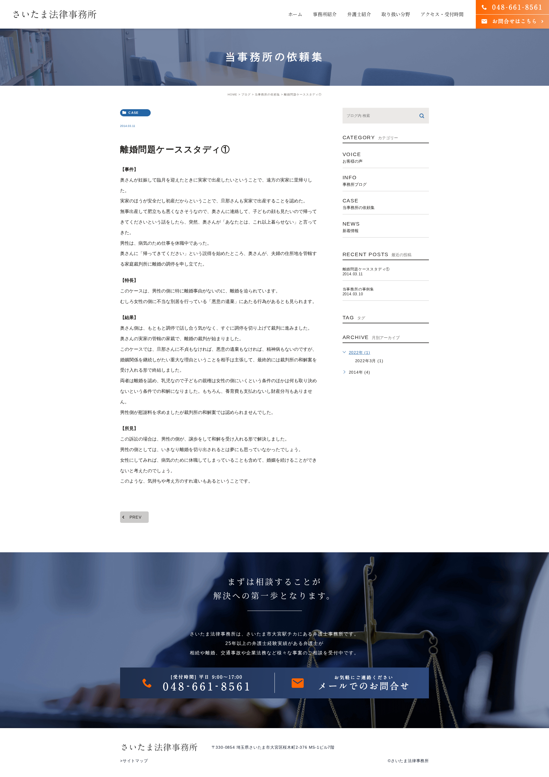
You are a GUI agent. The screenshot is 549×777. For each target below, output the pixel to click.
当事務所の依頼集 (267, 94)
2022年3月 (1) (369, 360)
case (133, 112)
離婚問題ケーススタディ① (366, 269)
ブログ (246, 94)
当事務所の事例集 (358, 289)
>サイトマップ (134, 760)
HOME (232, 94)
